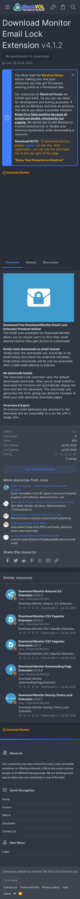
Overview (12, 262)
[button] (7, 7)
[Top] (14, 894)
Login (5, 851)
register (30, 145)
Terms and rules (29, 887)
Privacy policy (51, 887)
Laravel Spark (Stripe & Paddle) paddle (35, 535)
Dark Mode (11, 880)
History (31, 262)
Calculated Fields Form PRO (28, 523)
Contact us (9, 831)
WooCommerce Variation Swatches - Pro (36, 514)
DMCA (6, 815)
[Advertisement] (40, 217)
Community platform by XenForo (40, 871)
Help (65, 887)
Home (6, 799)
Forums (6, 807)
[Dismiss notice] (72, 75)
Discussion (51, 262)
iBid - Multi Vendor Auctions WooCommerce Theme (42, 502)
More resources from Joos (25, 480)
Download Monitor (37, 598)
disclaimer (8, 823)
